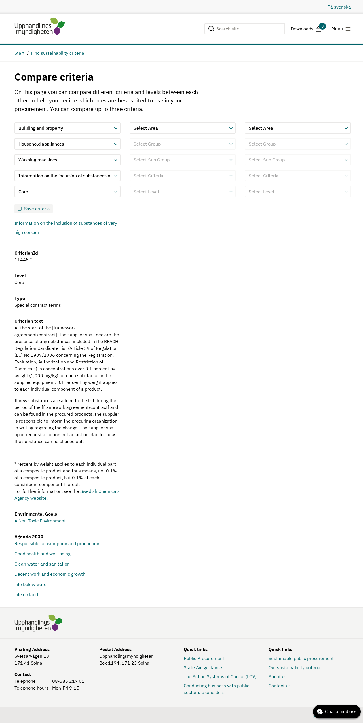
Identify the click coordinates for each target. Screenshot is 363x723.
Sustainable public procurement (301, 658)
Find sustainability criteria (57, 53)
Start (19, 53)
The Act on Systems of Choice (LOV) (220, 676)
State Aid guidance (203, 667)
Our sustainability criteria (294, 667)
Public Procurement (204, 658)
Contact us (280, 685)
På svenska (339, 7)
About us (278, 676)
